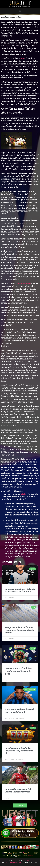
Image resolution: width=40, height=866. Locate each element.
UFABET (28, 860)
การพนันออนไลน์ (24, 283)
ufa (22, 58)
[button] (20, 10)
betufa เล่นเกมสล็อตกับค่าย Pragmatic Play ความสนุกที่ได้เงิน (19, 751)
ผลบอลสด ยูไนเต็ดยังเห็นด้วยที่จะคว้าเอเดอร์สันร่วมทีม (19, 711)
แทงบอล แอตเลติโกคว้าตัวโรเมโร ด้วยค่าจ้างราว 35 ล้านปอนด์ (20, 590)
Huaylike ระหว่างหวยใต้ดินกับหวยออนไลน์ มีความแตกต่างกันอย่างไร (19, 630)
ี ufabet (24, 494)
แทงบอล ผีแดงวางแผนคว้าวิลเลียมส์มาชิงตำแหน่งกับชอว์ (18, 790)
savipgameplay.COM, (13, 862)
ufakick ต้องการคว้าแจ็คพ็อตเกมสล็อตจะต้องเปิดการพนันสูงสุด (18, 671)
